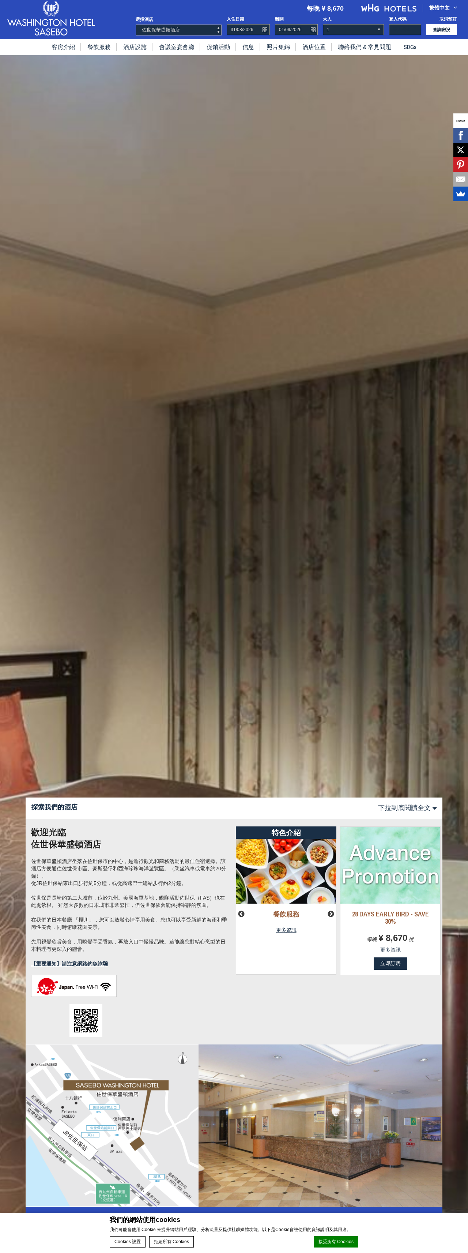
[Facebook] (460, 135)
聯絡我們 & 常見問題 (364, 47)
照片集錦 (278, 47)
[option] (234, 626)
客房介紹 (63, 47)
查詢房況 (441, 29)
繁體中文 (439, 8)
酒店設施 (135, 47)
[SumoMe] (460, 194)
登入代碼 (398, 19)
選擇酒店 (144, 19)
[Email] (460, 179)
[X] (460, 150)
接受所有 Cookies (336, 1241)
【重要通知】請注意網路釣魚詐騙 (69, 964)
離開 (279, 19)
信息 (248, 47)
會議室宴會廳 (176, 47)
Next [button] (331, 914)
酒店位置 (314, 47)
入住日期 (235, 19)
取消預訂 (448, 19)
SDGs (410, 47)
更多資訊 (286, 930)
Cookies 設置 (127, 1241)
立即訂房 (390, 963)
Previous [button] (241, 914)
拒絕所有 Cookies (171, 1241)
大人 (327, 19)
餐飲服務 (99, 47)
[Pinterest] (460, 164)
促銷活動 (218, 47)
